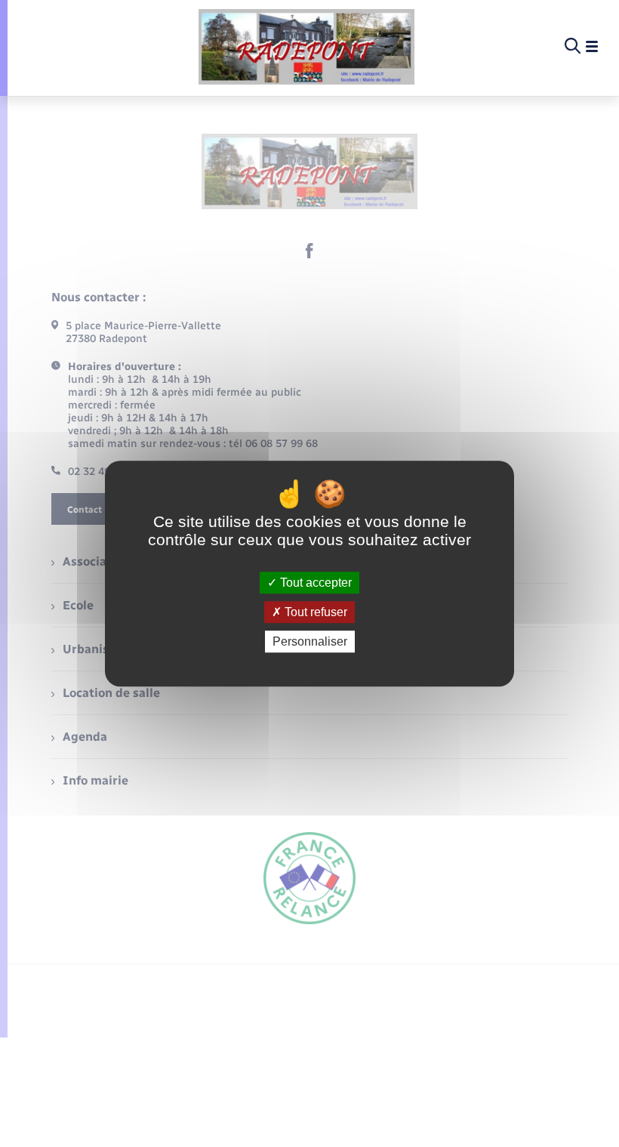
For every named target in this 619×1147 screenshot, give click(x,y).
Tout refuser (314, 612)
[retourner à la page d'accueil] (307, 47)
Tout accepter (314, 582)
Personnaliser (310, 641)
